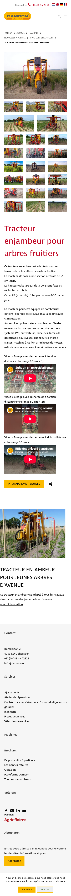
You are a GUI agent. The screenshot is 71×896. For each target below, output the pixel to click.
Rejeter (45, 889)
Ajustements (11, 692)
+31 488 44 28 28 (40, 5)
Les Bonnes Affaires (16, 765)
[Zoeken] (59, 16)
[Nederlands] (53, 5)
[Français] (65, 5)
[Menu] (65, 16)
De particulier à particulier (20, 760)
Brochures (10, 750)
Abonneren (14, 861)
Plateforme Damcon (16, 775)
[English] (57, 5)
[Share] (50, 484)
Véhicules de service (16, 721)
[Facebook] (6, 810)
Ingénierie (10, 712)
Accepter (27, 889)
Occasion (10, 770)
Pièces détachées (14, 716)
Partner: (9, 815)
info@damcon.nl (14, 663)
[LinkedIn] (18, 810)
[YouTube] (24, 811)
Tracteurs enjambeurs (17, 779)
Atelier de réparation (17, 697)
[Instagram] (12, 810)
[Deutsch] (61, 5)
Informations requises (24, 484)
